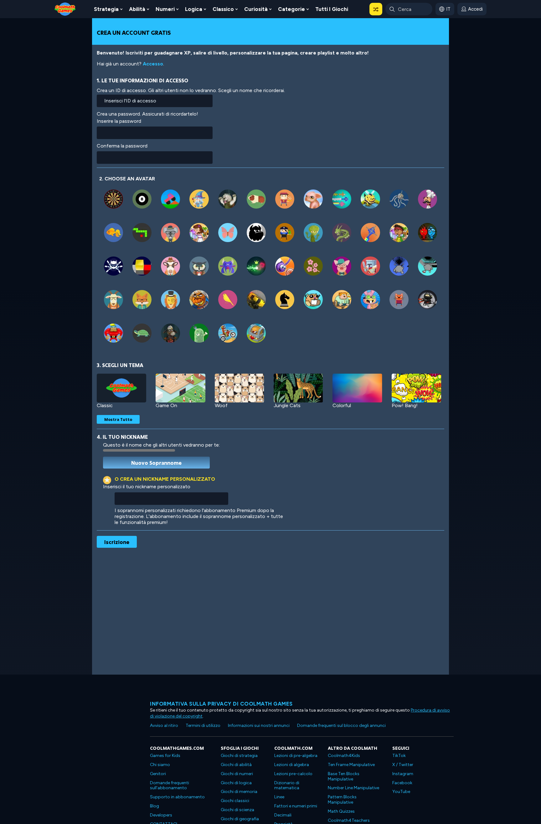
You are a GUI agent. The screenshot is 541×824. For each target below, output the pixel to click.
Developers (161, 815)
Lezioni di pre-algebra (295, 755)
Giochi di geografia (240, 818)
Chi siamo (160, 764)
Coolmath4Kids (344, 755)
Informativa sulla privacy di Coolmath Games (221, 704)
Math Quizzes (341, 811)
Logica (193, 9)
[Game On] (180, 388)
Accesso (153, 64)
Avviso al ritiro (164, 725)
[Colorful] (357, 388)
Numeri (165, 9)
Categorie (291, 9)
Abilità (137, 9)
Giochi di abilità (236, 764)
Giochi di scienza (237, 809)
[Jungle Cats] (298, 388)
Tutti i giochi (331, 9)
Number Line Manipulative (353, 787)
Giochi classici (235, 800)
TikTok (399, 755)
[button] (375, 9)
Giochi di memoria (239, 791)
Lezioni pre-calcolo (293, 773)
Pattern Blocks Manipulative (342, 799)
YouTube (401, 791)
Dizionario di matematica (286, 785)
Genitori (158, 773)
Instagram (402, 773)
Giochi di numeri (237, 773)
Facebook (402, 782)
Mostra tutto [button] (118, 419)
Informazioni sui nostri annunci (259, 725)
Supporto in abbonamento (177, 797)
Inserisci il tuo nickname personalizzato (146, 487)
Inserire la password (119, 121)
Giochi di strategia (239, 755)
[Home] (65, 9)
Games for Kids (165, 755)
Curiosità (256, 9)
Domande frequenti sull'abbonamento (169, 785)
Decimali (282, 815)
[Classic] (121, 388)
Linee (279, 797)
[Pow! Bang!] (416, 388)
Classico (223, 9)
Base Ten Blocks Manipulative (343, 776)
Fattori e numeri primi (295, 806)
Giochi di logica (236, 782)
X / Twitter (402, 764)
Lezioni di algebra (291, 764)
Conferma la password (122, 146)
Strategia (106, 9)
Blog (154, 806)
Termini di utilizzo (203, 725)
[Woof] (239, 388)
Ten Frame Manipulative (351, 764)
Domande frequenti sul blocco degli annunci (341, 725)
